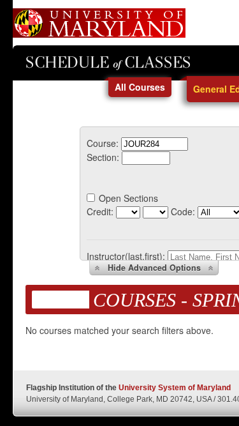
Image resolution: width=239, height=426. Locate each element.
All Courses (140, 86)
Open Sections (128, 198)
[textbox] (154, 144)
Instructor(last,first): (126, 256)
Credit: (100, 211)
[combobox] (154, 143)
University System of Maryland (175, 387)
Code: (183, 211)
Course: (103, 143)
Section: (103, 157)
